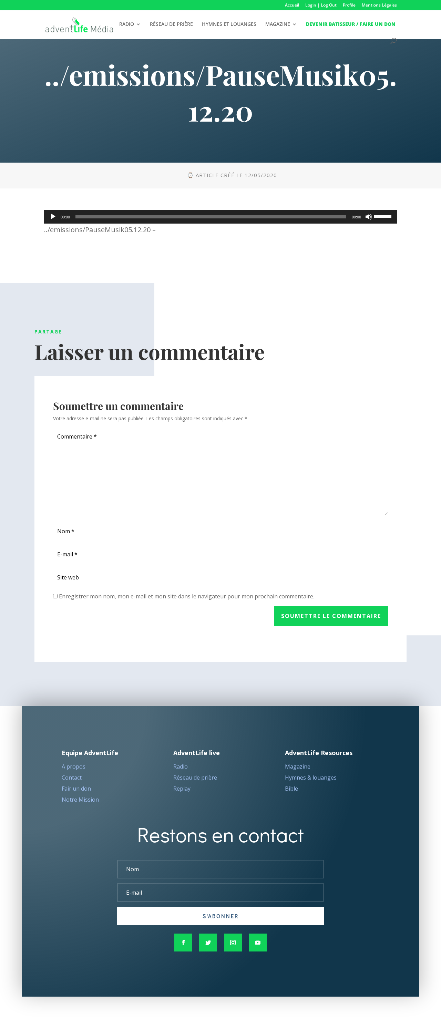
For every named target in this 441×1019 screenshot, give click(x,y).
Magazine (297, 766)
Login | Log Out (321, 5)
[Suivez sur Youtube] (258, 942)
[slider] (383, 216)
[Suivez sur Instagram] (233, 942)
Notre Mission (80, 799)
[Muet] (368, 216)
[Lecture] (53, 216)
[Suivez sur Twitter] (208, 942)
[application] (220, 217)
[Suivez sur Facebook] (183, 942)
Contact (72, 777)
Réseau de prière (195, 777)
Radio (180, 766)
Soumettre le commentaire (331, 616)
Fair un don (76, 788)
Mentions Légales (379, 5)
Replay (182, 788)
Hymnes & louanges (311, 777)
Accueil (292, 5)
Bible (291, 788)
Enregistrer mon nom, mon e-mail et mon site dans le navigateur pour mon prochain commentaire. (186, 596)
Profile (349, 5)
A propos (73, 766)
